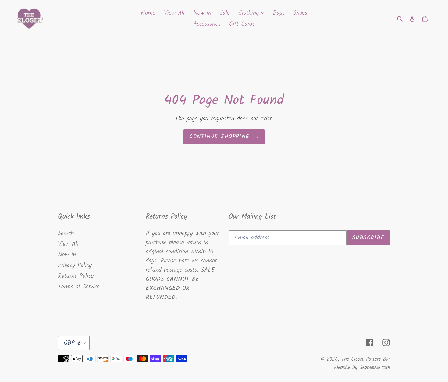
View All (68, 244)
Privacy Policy (75, 265)
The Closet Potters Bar (365, 359)
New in (67, 255)
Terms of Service (79, 287)
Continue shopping (219, 136)
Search (66, 233)
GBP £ (72, 343)
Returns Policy (76, 276)
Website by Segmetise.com (362, 367)
